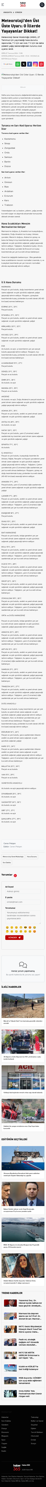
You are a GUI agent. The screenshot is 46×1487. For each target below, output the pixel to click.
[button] (2, 5)
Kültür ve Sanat (37, 1421)
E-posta (8, 897)
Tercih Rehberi (37, 1432)
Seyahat (34, 1425)
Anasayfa (7, 12)
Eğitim (33, 1428)
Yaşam (4, 1443)
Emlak (33, 1440)
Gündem (4, 1425)
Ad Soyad (9, 886)
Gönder (12, 937)
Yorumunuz (10, 907)
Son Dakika (7, 863)
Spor (3, 1440)
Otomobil (35, 1436)
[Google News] (8, 64)
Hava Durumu (32, 857)
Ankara (35, 234)
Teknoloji (34, 1417)
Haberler (5, 1417)
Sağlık (3, 1447)
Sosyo (33, 1443)
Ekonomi (5, 1432)
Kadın (3, 1451)
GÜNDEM (18, 12)
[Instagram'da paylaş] (35, 64)
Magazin (4, 1436)
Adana (26, 237)
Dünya (4, 1428)
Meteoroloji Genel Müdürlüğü (13, 857)
